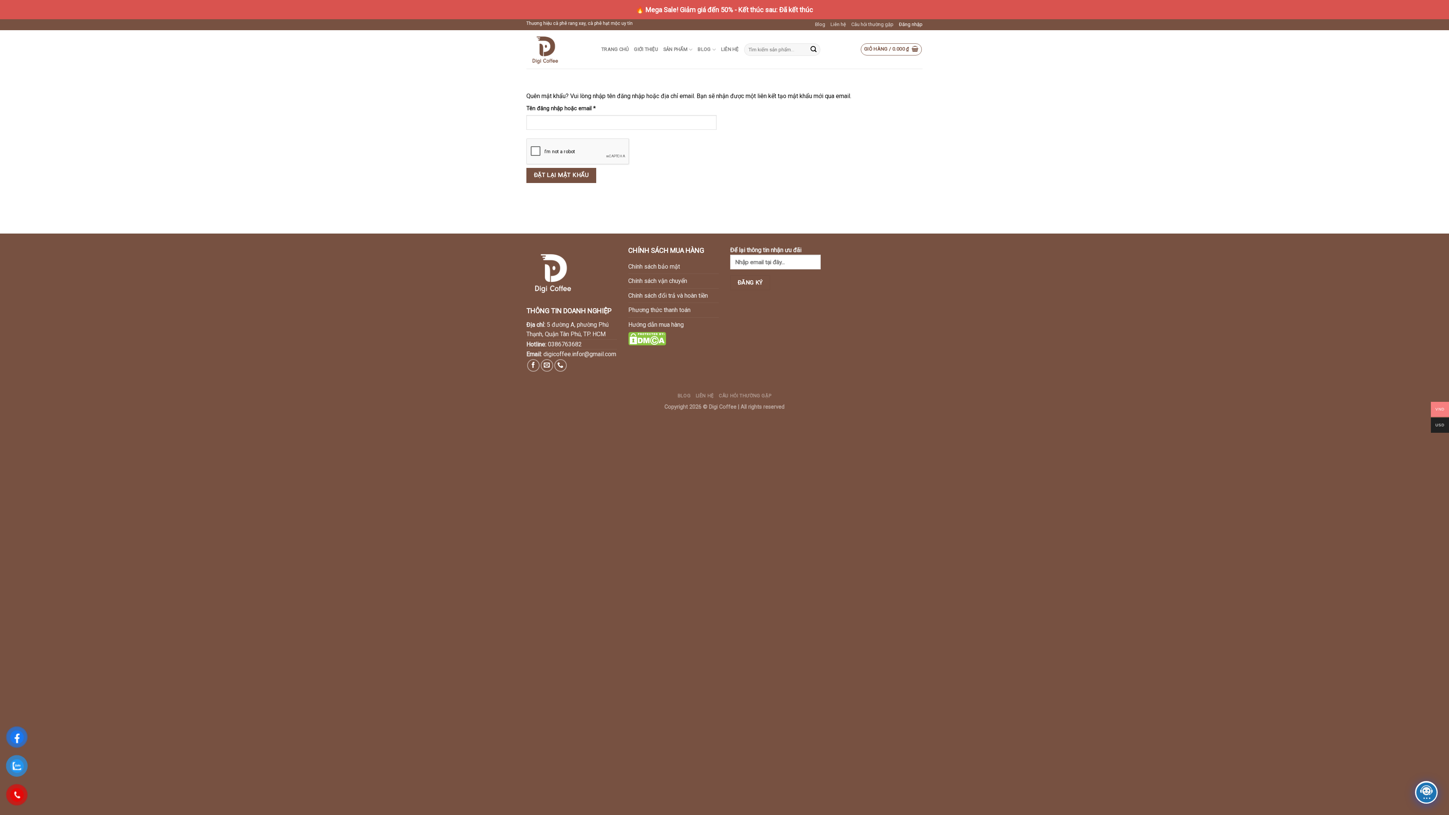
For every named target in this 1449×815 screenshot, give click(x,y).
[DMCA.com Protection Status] (647, 338)
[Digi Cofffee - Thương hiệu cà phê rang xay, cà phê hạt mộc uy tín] (558, 49)
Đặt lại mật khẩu (561, 175)
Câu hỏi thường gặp (872, 24)
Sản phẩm (675, 49)
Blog (820, 24)
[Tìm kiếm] (813, 49)
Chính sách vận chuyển (657, 280)
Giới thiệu (646, 49)
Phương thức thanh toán (659, 310)
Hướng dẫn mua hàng (656, 324)
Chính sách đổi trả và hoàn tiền (668, 295)
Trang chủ (615, 49)
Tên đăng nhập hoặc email (567, 109)
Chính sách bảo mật (654, 266)
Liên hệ (838, 24)
